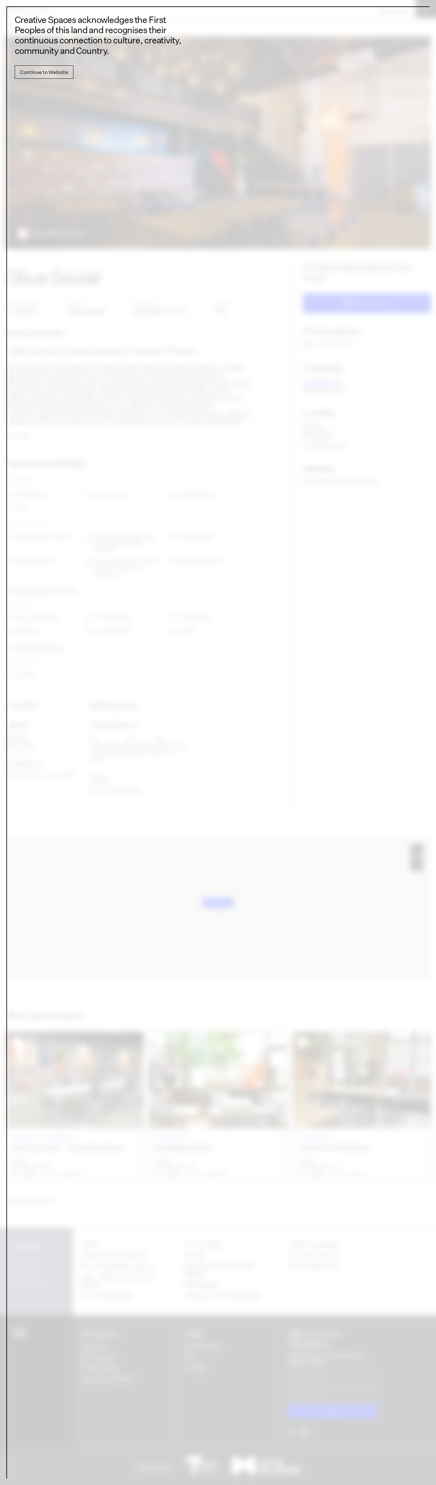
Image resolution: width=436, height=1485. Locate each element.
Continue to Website (44, 72)
